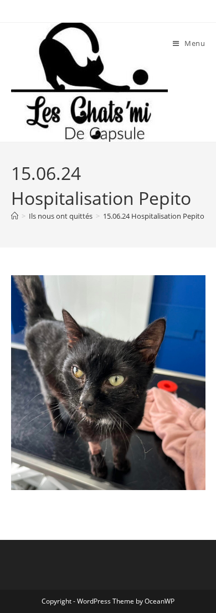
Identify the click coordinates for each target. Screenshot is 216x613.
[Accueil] (14, 216)
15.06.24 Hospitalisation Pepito (153, 216)
